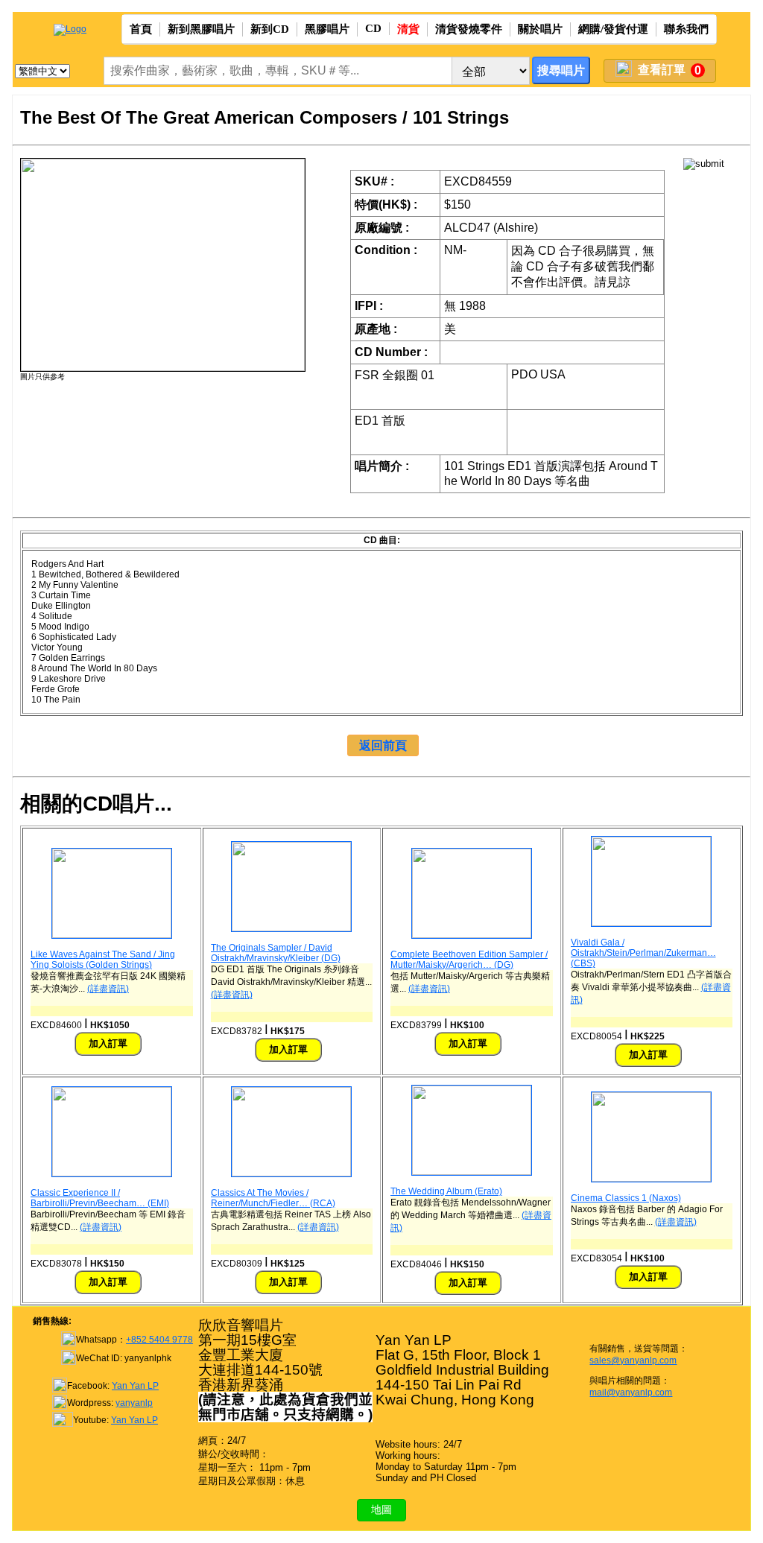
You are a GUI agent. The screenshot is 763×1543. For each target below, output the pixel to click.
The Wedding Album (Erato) (446, 1191)
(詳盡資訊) (108, 988)
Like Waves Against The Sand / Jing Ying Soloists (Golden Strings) (103, 959)
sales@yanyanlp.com (633, 1360)
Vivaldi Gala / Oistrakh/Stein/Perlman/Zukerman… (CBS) (643, 953)
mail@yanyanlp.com (630, 1392)
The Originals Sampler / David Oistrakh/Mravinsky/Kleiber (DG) (276, 952)
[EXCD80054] (651, 923)
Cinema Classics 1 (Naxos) (626, 1198)
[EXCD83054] (651, 1178)
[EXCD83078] (111, 1173)
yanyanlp (134, 1403)
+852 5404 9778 (159, 1339)
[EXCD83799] (471, 935)
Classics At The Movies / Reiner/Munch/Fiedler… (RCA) (273, 1198)
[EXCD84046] (471, 1172)
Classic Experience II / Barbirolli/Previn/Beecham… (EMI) (100, 1198)
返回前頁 (383, 745)
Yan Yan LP (135, 1386)
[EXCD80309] (291, 1173)
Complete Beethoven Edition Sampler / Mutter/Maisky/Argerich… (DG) (469, 959)
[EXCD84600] (111, 935)
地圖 (381, 1509)
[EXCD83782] (291, 928)
